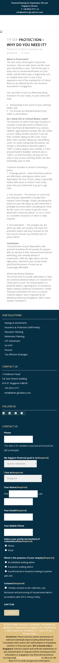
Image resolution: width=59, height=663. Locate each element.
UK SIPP (9, 345)
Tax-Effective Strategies (16, 354)
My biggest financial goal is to (26, 457)
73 (25, 53)
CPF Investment (12, 340)
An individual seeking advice (21, 562)
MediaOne (8, 627)
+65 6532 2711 (12, 388)
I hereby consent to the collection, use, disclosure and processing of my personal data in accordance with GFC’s (28, 592)
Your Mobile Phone (14, 525)
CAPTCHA (9, 604)
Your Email (15, 510)
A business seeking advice (20, 566)
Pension (8, 349)
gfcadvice (12, 52)
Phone (7, 432)
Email (10, 550)
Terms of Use (45, 630)
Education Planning (14, 331)
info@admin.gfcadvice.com (18, 392)
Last (40, 493)
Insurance (33, 49)
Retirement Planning (14, 336)
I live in (13, 472)
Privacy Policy (33, 596)
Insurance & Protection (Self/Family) (22, 327)
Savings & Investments (16, 322)
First (6, 493)
